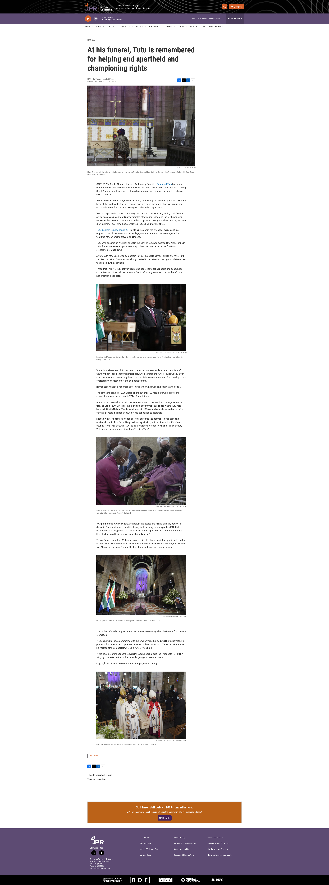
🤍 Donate (164, 818)
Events (140, 27)
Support (153, 27)
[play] (88, 18)
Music (99, 27)
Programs (125, 27)
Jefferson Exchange (213, 27)
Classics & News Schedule (218, 843)
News (87, 27)
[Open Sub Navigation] (92, 27)
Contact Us (144, 838)
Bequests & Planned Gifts (184, 855)
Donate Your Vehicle (182, 849)
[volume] (96, 19)
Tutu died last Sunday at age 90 (112, 230)
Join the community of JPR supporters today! (181, 812)
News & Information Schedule (220, 855)
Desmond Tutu (164, 184)
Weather (194, 27)
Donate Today (179, 838)
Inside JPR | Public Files (149, 849)
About (181, 27)
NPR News (91, 40)
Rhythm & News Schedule (218, 849)
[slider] (99, 18)
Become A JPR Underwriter (185, 843)
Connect (168, 27)
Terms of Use (145, 843)
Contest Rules (145, 855)
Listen (111, 27)
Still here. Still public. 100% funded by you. (164, 807)
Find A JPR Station (215, 838)
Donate (238, 6)
